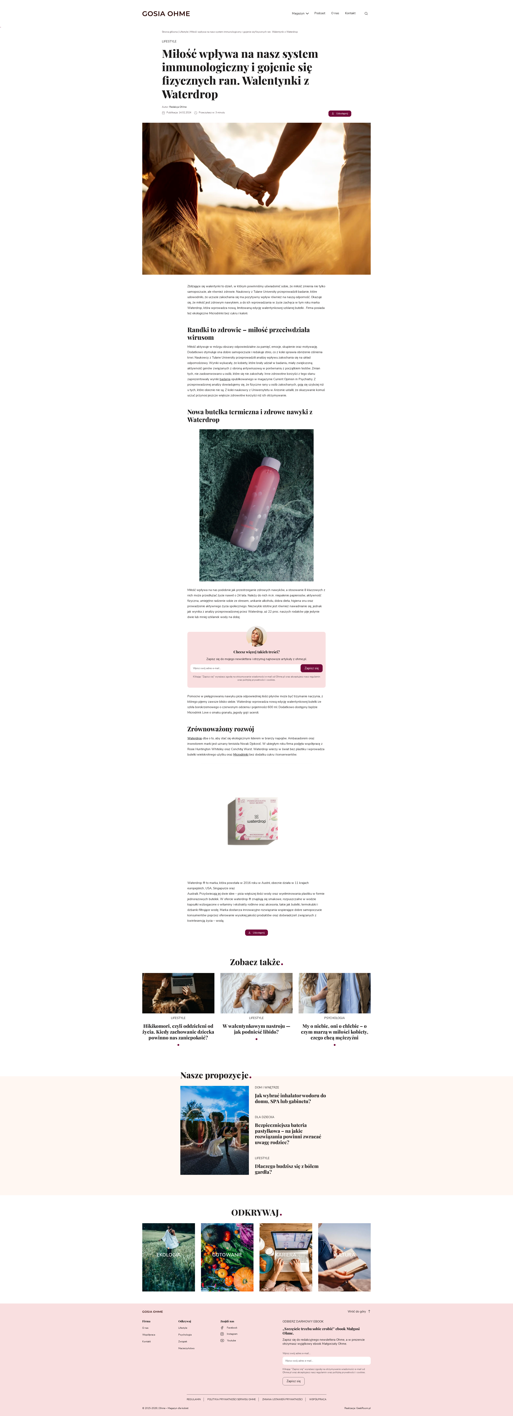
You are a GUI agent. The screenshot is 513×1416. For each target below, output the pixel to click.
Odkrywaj (184, 1321)
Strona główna (170, 32)
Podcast (319, 13)
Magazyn (298, 13)
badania (225, 379)
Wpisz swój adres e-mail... (297, 1353)
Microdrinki (240, 754)
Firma (146, 1321)
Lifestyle (183, 32)
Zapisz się (312, 668)
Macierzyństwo (186, 1348)
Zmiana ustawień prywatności (282, 1399)
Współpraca (148, 1335)
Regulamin (194, 1399)
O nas (335, 13)
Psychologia (185, 1335)
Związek (182, 1341)
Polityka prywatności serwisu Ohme (231, 1399)
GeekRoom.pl (363, 1408)
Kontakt (350, 13)
